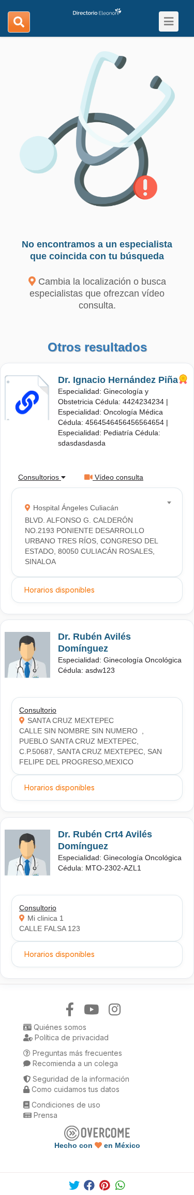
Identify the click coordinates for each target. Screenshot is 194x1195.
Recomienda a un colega (74, 1063)
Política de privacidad (71, 1037)
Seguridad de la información (80, 1078)
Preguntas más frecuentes (76, 1053)
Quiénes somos (59, 1027)
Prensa (44, 1115)
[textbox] (93, 532)
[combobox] (93, 532)
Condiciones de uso (64, 1104)
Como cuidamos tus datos (74, 1089)
